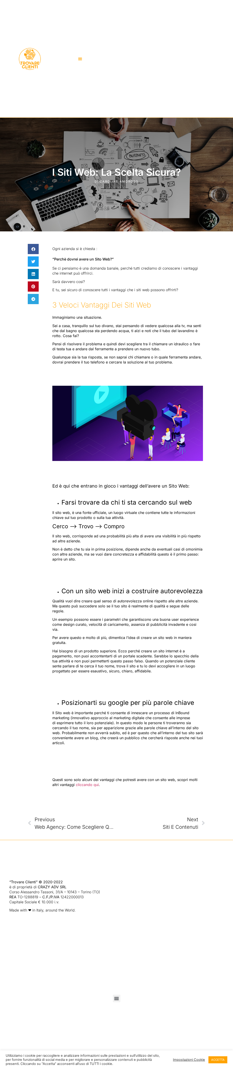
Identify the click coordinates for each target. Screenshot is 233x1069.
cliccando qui (87, 784)
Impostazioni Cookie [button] (189, 1060)
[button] (80, 59)
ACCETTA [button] (218, 1059)
